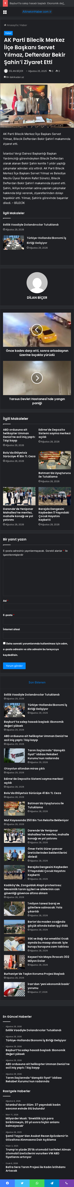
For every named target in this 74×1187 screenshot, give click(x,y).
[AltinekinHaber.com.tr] (37, 12)
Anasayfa (12, 25)
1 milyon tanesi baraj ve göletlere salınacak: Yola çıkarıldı (45, 907)
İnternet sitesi (11, 629)
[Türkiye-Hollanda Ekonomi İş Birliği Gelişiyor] (13, 242)
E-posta (8, 614)
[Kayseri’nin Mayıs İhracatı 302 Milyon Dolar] (14, 962)
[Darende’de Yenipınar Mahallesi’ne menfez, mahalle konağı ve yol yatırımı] (19, 496)
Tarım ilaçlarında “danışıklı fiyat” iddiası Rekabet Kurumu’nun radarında (46, 754)
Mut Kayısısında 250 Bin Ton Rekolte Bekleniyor (36, 820)
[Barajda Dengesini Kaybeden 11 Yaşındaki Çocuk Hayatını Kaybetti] (55, 496)
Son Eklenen (37, 682)
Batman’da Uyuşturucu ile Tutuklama (55, 475)
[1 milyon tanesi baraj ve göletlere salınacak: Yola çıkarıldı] (14, 909)
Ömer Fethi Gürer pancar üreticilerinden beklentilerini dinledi (47, 853)
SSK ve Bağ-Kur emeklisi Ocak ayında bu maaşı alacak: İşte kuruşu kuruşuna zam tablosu (48, 942)
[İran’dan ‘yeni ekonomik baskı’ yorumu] (14, 989)
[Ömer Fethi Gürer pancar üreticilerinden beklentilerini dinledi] (14, 854)
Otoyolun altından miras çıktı (24, 768)
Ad (5, 600)
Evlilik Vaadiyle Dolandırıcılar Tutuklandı (31, 225)
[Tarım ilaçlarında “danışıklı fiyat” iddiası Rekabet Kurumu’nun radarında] (14, 755)
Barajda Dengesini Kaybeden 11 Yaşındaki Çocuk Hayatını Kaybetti (54, 514)
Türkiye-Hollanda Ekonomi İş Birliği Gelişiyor (47, 707)
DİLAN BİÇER (16, 71)
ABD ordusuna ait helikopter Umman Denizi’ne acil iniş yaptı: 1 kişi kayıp (19, 435)
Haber (23, 25)
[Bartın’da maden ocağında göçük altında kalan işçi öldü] (14, 927)
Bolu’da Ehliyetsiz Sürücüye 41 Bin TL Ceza (19, 454)
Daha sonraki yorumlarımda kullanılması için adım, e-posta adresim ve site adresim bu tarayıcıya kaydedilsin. (35, 649)
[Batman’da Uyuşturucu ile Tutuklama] (55, 460)
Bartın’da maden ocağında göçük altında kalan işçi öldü (48, 924)
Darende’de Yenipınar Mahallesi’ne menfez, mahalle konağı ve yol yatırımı (18, 514)
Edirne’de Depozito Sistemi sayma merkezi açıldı (55, 433)
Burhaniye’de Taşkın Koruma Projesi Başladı (34, 974)
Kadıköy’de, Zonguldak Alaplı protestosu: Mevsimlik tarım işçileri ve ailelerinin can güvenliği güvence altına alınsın (33, 889)
